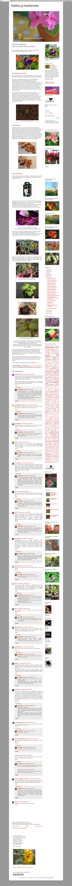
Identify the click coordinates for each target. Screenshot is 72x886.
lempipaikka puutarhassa (52, 397)
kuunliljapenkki (47, 392)
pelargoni (55, 410)
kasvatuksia (47, 377)
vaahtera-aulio (55, 451)
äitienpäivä (54, 462)
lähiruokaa (47, 401)
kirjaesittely (49, 389)
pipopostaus (55, 413)
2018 (47, 277)
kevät (48, 385)
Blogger (51, 877)
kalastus (52, 375)
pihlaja (57, 412)
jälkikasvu (50, 374)
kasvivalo (46, 379)
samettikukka (47, 422)
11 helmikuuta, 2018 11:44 (23, 801)
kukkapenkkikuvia (53, 391)
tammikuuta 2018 (51, 308)
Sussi (16, 801)
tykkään (51, 449)
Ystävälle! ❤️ (49, 302)
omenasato (52, 407)
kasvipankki (54, 378)
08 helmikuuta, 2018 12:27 (29, 722)
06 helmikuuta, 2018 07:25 (23, 583)
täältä (29, 207)
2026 (47, 269)
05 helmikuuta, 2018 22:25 (26, 538)
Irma (16, 491)
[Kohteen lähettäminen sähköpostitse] (23, 365)
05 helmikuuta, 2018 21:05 (28, 452)
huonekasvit (54, 367)
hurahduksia (52, 368)
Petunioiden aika (50, 303)
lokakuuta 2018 (50, 281)
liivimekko (46, 398)
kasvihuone (55, 377)
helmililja (55, 364)
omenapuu (46, 407)
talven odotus (48, 438)
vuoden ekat (55, 460)
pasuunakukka (48, 410)
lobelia (56, 398)
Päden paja (17, 565)
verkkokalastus (54, 455)
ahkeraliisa (47, 345)
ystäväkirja (57, 461)
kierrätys (57, 388)
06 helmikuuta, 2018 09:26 (23, 608)
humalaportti (47, 367)
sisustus (55, 430)
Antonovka (57, 348)
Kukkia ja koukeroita (25, 5)
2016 (47, 311)
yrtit (53, 461)
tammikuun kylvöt (55, 440)
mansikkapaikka (47, 402)
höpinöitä (49, 372)
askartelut (56, 349)
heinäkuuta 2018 (51, 286)
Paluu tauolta (57, 408)
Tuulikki (19, 389)
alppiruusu (52, 348)
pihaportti (53, 412)
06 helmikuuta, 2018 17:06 (28, 617)
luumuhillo (55, 400)
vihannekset (47, 456)
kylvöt (46, 395)
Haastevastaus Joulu (48, 362)
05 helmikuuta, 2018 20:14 (27, 462)
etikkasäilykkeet (47, 357)
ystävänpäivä (48, 462)
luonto (48, 400)
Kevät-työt (55, 385)
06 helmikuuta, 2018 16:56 (28, 526)
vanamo (46, 452)
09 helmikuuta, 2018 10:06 (25, 755)
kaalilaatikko (56, 374)
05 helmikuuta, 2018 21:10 (28, 413)
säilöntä (57, 432)
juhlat (46, 374)
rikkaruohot (48, 421)
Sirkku (16, 512)
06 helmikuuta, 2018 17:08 (28, 636)
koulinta (52, 390)
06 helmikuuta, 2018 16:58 (28, 553)
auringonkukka (47, 350)
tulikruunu (51, 446)
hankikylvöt (57, 362)
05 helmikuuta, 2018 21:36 (23, 491)
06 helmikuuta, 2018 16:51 (28, 500)
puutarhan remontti (53, 418)
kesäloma (57, 383)
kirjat (55, 389)
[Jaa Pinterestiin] (27, 365)
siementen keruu (55, 428)
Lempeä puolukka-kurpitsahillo (54, 516)
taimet (51, 433)
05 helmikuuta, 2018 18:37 (27, 423)
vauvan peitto (55, 454)
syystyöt (51, 432)
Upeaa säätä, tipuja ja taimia (53, 295)
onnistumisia (50, 408)
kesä (47, 382)
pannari (48, 409)
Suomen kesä (47, 431)
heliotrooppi (49, 363)
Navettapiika (17, 538)
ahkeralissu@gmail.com (50, 83)
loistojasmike (47, 399)
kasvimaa (47, 378)
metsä (58, 403)
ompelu (57, 407)
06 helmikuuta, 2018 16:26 (28, 627)
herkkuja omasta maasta (51, 365)
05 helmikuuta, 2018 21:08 (28, 432)
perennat (47, 411)
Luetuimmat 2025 (55, 399)
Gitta (16, 442)
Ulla (15, 583)
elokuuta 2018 (50, 284)
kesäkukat (55, 382)
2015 (47, 313)
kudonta (46, 391)
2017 (47, 310)
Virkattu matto (54, 503)
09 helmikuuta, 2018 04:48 (28, 730)
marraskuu (47, 403)
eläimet (48, 354)
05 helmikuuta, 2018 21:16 (28, 389)
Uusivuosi (48, 451)
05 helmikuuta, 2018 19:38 (23, 442)
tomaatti (54, 444)
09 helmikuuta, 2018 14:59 (28, 788)
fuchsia (55, 357)
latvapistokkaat (50, 396)
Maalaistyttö (17, 423)
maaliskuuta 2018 (51, 292)
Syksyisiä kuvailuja (55, 509)
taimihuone (53, 434)
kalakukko (46, 375)
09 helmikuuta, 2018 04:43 (28, 677)
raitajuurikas (57, 420)
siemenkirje (47, 427)
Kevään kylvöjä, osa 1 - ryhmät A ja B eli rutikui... (52, 297)
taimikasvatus (54, 436)
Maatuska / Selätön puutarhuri (21, 778)
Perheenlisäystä (50, 299)
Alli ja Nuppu (47, 348)
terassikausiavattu (50, 443)
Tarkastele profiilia (49, 79)
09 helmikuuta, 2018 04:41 (28, 654)
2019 (47, 275)
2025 (47, 271)
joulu (55, 372)
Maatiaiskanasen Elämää (20, 404)
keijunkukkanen (18, 627)
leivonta (57, 396)
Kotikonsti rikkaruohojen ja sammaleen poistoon (54, 494)
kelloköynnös (50, 380)
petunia (54, 411)
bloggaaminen (54, 350)
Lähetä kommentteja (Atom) (20, 828)
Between (16, 663)
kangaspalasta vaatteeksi (52, 376)
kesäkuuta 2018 (51, 287)
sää (47, 433)
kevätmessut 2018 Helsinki (51, 387)
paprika (54, 409)
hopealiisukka (55, 366)
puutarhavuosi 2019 (48, 419)
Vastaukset (18, 387)
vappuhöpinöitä (48, 453)
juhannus (55, 373)
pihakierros (47, 412)
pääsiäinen (51, 420)
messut (52, 403)
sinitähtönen (47, 430)
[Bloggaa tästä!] (24, 365)
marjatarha (55, 402)
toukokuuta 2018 (51, 289)
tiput (46, 444)
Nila (15, 608)
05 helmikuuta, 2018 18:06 (28, 374)
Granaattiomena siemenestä (54, 499)
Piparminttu (17, 689)
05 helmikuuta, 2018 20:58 (28, 475)
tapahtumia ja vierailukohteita (53, 441)
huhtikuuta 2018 (51, 290)
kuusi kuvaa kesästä (54, 392)
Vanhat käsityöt (54, 452)
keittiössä (57, 379)
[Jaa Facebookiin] (26, 365)
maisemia (54, 401)
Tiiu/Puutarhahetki (18, 722)
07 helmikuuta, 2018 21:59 (26, 689)
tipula (56, 443)
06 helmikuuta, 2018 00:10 (26, 565)
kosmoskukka (47, 390)
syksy (52, 431)
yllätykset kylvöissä (48, 461)
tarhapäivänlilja (49, 442)
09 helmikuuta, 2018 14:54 (28, 763)
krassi (56, 390)
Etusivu (27, 826)
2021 (47, 272)
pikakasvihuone (49, 413)
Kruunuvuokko (18, 462)
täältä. (36, 138)
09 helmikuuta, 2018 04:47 (28, 705)
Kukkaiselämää (18, 646)
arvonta (48, 349)
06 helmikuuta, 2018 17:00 (28, 574)
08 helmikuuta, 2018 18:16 (32, 738)
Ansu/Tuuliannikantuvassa (20, 738)
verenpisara (47, 455)
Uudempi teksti (15, 826)
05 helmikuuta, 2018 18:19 (32, 404)
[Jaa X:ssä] (25, 365)
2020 (48, 274)
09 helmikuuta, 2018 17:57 (28, 769)
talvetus (55, 438)
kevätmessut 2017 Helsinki (51, 386)
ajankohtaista (49, 347)
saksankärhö (55, 421)
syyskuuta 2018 (51, 283)
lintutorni (51, 398)
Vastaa (16, 385)
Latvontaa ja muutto (51, 300)
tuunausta (46, 449)
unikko (52, 450)
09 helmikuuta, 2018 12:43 (34, 778)
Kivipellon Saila (18, 374)
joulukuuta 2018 (51, 278)
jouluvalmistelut (48, 373)
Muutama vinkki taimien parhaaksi (52, 306)
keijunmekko (51, 379)
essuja (56, 356)
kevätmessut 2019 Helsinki (50, 388)
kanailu (57, 375)
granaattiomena (47, 358)
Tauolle (54, 442)
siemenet (54, 423)
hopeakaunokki (48, 366)
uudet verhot (57, 450)
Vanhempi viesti (38, 826)
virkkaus (48, 460)
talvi (46, 439)
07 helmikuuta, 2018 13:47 (25, 663)
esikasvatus (48, 356)
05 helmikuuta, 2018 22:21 (24, 512)
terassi (58, 442)
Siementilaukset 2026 (52, 429)
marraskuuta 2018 (51, 280)
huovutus (46, 368)
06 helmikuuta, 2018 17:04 (28, 595)
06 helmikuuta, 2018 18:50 (27, 646)
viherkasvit (55, 456)
